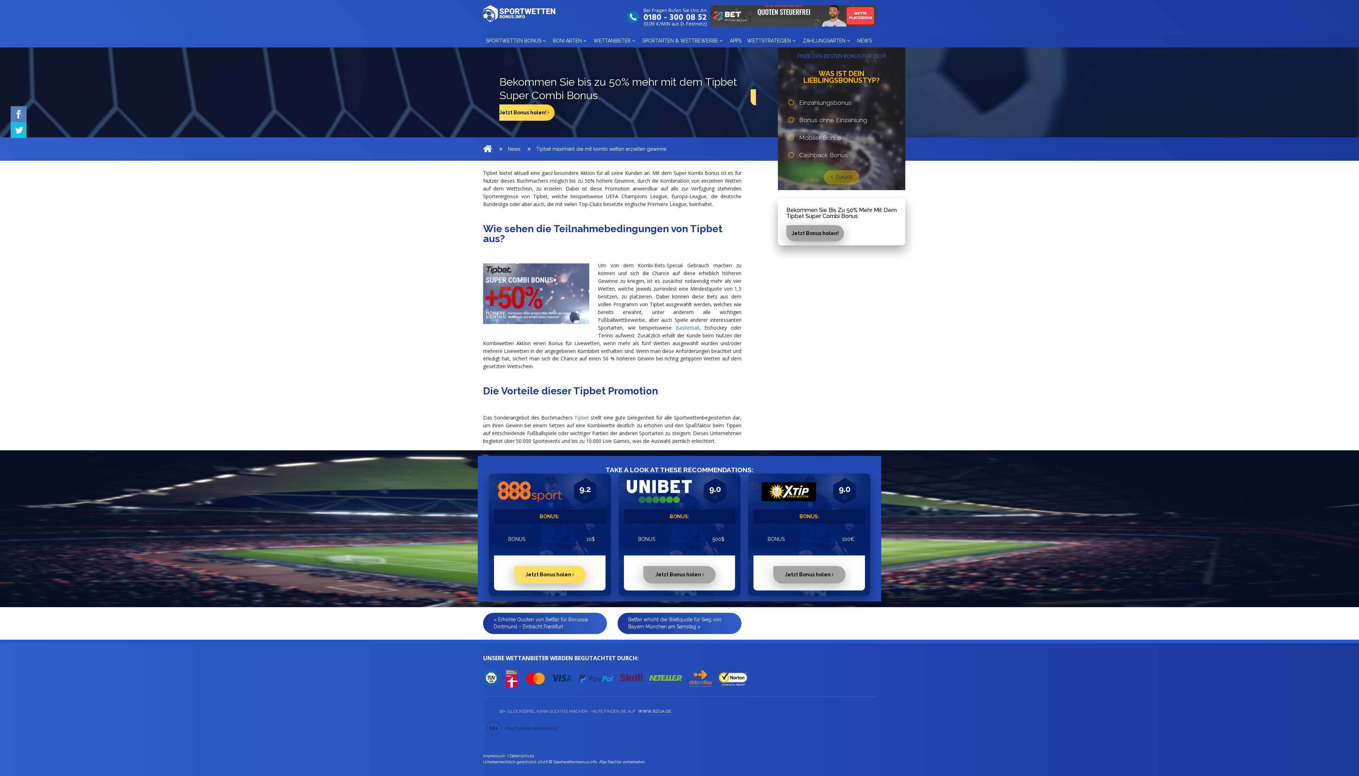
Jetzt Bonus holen (549, 574)
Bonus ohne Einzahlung (833, 120)
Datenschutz (522, 755)
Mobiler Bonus (820, 137)
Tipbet (581, 417)
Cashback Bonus (823, 155)
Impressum (494, 755)
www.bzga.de (654, 711)
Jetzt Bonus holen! (523, 112)
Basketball (687, 327)
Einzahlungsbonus (825, 102)
